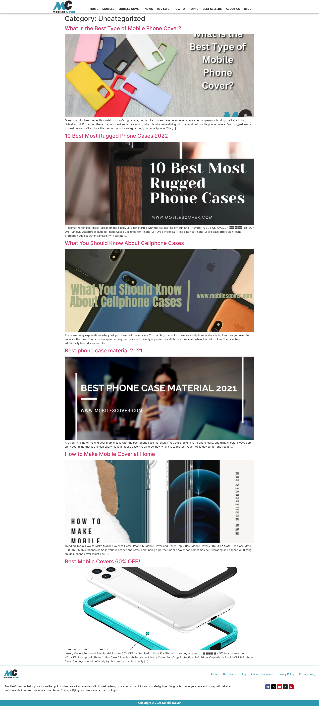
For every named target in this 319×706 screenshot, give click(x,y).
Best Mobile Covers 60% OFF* (103, 561)
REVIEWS (163, 8)
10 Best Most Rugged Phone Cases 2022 (116, 136)
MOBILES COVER (129, 8)
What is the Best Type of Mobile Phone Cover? (123, 28)
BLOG (248, 8)
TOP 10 (193, 8)
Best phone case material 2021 (104, 350)
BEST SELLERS (212, 8)
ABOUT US (233, 8)
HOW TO (179, 8)
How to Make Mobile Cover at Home (110, 454)
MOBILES (108, 8)
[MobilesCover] (11, 674)
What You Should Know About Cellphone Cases (124, 243)
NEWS (149, 8)
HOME (94, 8)
